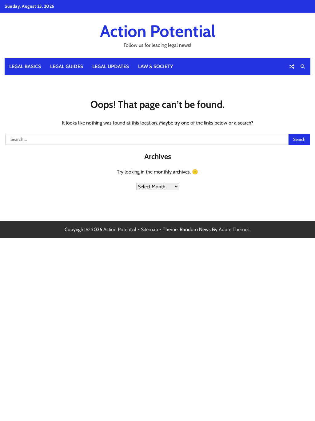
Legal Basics (25, 66)
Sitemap (149, 229)
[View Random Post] (292, 66)
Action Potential (157, 31)
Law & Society (155, 66)
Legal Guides (66, 66)
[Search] (302, 66)
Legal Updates (110, 66)
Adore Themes (234, 229)
